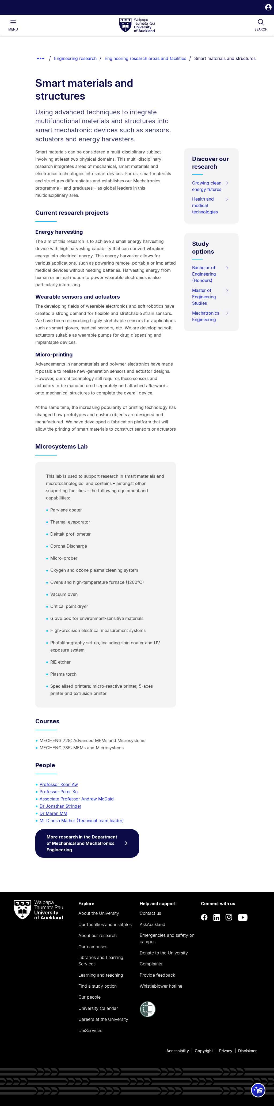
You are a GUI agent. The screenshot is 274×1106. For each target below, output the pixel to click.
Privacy (225, 1050)
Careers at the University (103, 1019)
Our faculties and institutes (105, 924)
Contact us (150, 913)
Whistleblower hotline (161, 986)
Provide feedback (157, 975)
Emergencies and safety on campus (167, 938)
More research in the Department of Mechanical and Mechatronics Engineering (82, 843)
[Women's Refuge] (148, 1015)
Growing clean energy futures (206, 186)
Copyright (204, 1050)
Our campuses (92, 946)
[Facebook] (204, 917)
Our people (89, 997)
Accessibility (177, 1050)
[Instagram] (229, 917)
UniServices (90, 1030)
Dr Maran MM (53, 813)
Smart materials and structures (225, 58)
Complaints (151, 963)
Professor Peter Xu (59, 791)
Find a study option (97, 986)
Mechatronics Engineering (205, 316)
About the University (98, 913)
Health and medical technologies (205, 205)
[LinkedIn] (216, 917)
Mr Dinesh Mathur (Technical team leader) (82, 820)
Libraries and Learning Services (100, 960)
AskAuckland (152, 924)
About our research (97, 935)
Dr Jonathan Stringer (60, 806)
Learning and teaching (100, 975)
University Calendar (98, 1008)
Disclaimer (247, 1050)
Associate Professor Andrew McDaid (77, 799)
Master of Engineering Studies (204, 297)
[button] (268, 8)
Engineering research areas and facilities (145, 58)
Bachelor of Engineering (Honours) (204, 274)
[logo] (137, 25)
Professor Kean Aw (59, 784)
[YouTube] (243, 917)
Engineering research (75, 58)
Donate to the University (164, 952)
